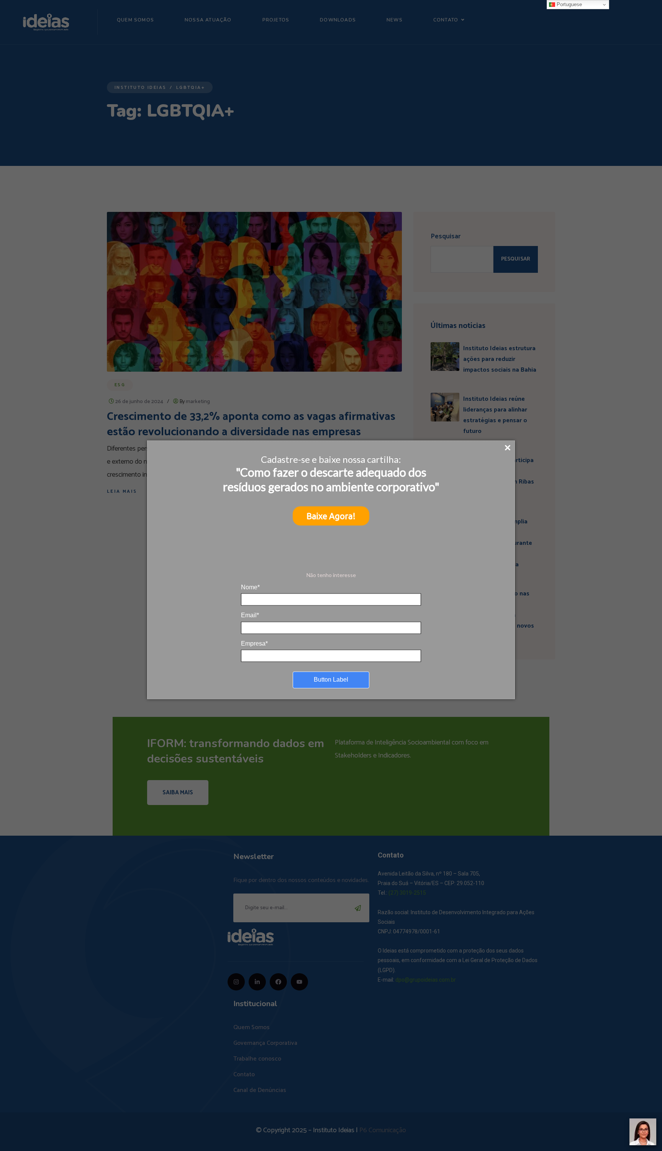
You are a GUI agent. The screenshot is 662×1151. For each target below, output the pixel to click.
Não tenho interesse (331, 575)
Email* (250, 615)
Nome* (250, 587)
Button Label (331, 679)
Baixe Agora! (331, 516)
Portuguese (568, 4)
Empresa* (254, 643)
